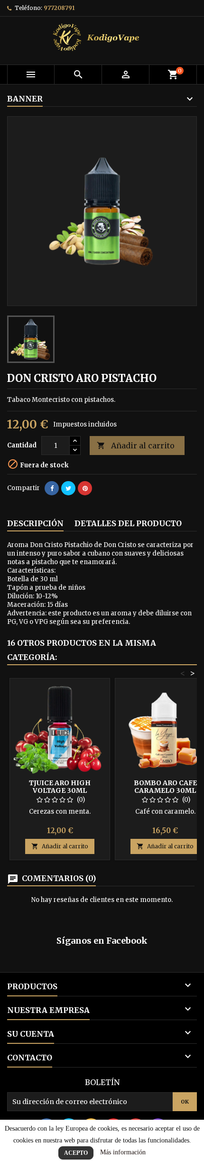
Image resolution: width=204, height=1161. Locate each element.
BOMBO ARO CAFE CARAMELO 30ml (165, 787)
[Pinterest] (85, 488)
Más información (123, 1152)
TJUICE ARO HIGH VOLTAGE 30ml (60, 787)
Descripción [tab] (35, 523)
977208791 (59, 7)
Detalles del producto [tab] (128, 523)
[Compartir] (52, 488)
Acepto (76, 1153)
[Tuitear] (68, 488)
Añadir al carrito (136, 445)
